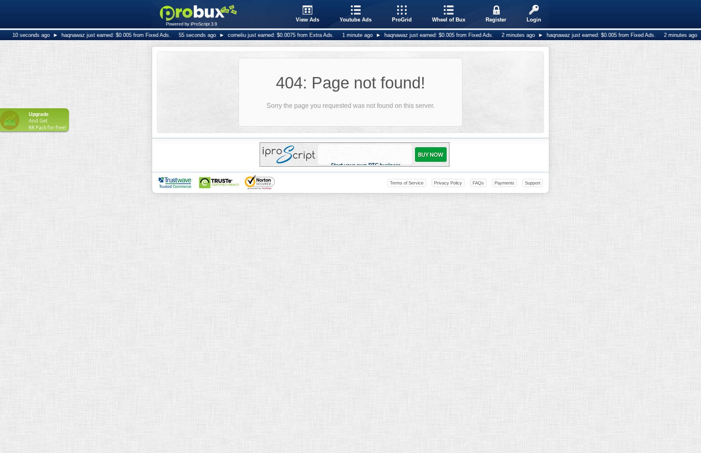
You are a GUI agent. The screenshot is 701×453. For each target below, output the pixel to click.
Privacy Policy (448, 182)
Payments (504, 182)
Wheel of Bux (448, 20)
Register (496, 20)
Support (532, 182)
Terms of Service (407, 182)
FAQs (478, 182)
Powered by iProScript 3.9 (191, 23)
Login (534, 20)
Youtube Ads (356, 20)
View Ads (307, 20)
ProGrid (402, 20)
